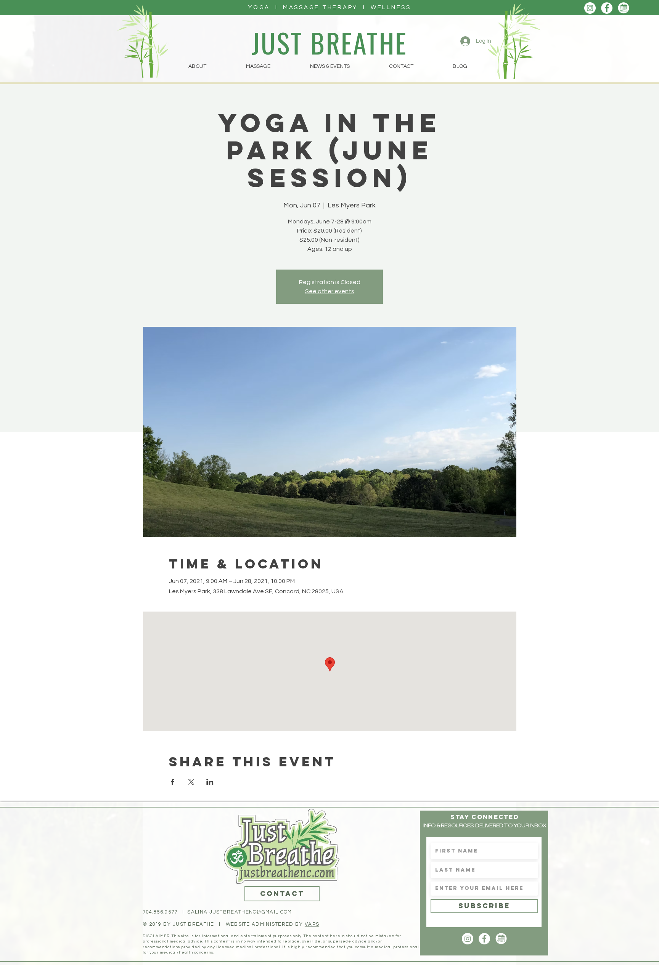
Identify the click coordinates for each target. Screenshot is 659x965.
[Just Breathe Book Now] (623, 8)
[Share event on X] (191, 782)
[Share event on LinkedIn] (210, 782)
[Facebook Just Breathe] (606, 8)
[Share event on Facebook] (172, 782)
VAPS (312, 924)
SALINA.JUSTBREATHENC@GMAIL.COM (239, 912)
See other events (329, 291)
